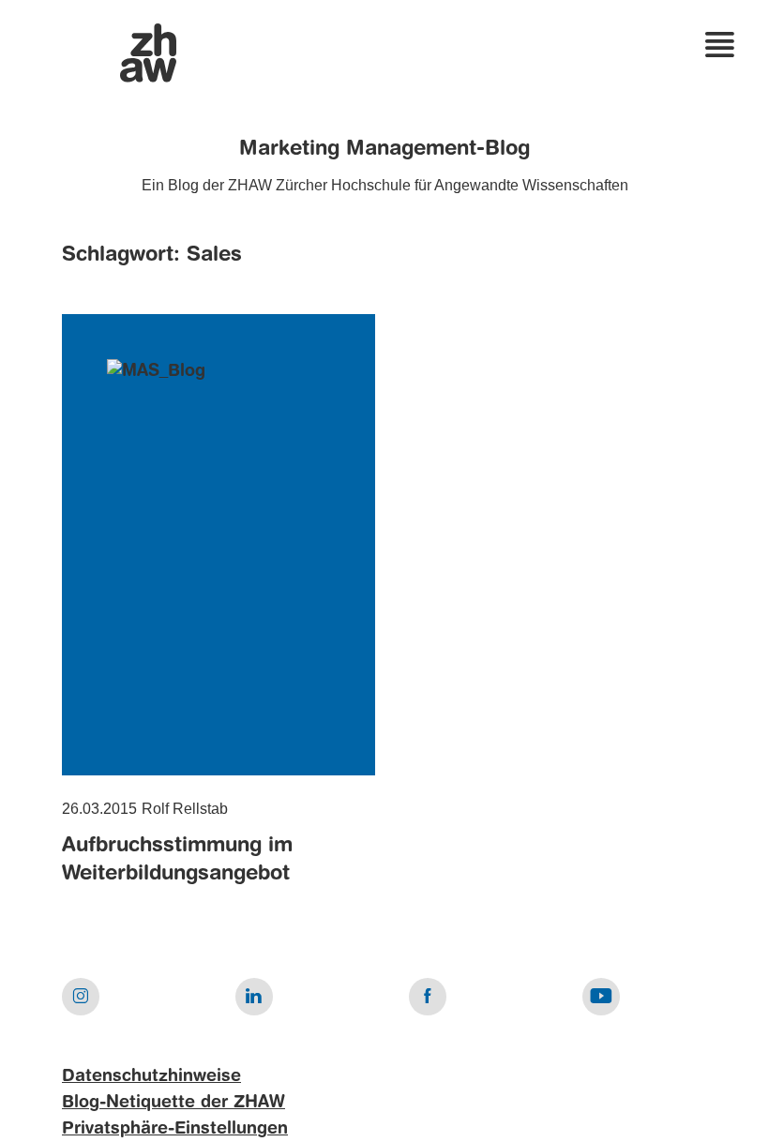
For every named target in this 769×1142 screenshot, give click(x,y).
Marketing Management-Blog (384, 149)
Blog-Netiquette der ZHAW (173, 1102)
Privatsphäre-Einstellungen (175, 1128)
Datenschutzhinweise (151, 1076)
